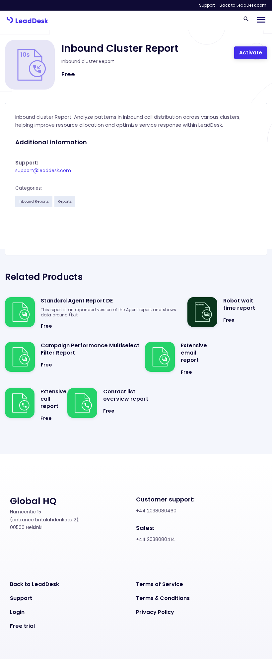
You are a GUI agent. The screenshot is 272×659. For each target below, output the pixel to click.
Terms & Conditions (163, 598)
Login (17, 612)
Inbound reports (34, 201)
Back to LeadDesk (34, 584)
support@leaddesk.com (43, 170)
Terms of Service (159, 584)
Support (207, 5)
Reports (65, 201)
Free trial (22, 626)
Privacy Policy (155, 612)
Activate (250, 52)
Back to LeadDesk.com (243, 5)
